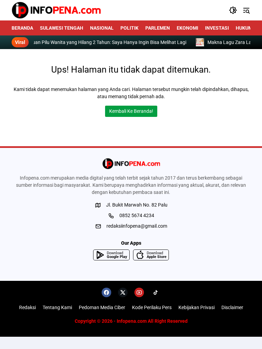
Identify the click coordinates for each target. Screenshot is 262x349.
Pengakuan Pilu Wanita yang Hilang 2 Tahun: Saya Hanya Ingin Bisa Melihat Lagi (108, 42)
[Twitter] (123, 292)
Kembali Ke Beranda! (131, 111)
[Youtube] (139, 292)
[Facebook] (106, 292)
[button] (233, 10)
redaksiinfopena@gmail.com (136, 226)
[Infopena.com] (56, 10)
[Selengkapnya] (131, 163)
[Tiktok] (155, 292)
